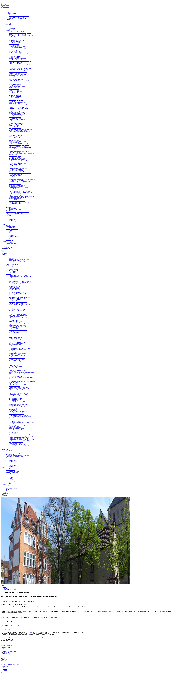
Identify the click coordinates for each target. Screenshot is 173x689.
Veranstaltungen (6, 588)
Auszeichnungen (6, 647)
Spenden (5, 670)
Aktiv (4, 587)
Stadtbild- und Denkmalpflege (9, 651)
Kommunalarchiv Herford (20, 633)
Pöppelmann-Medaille (8, 648)
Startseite (5, 585)
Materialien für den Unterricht (90, 611)
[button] (4, 11)
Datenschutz (6, 667)
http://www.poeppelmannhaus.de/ (36, 635)
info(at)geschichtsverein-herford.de (145, 611)
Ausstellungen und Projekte (9, 650)
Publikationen (29, 632)
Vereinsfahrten (6, 652)
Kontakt (5, 669)
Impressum (5, 666)
